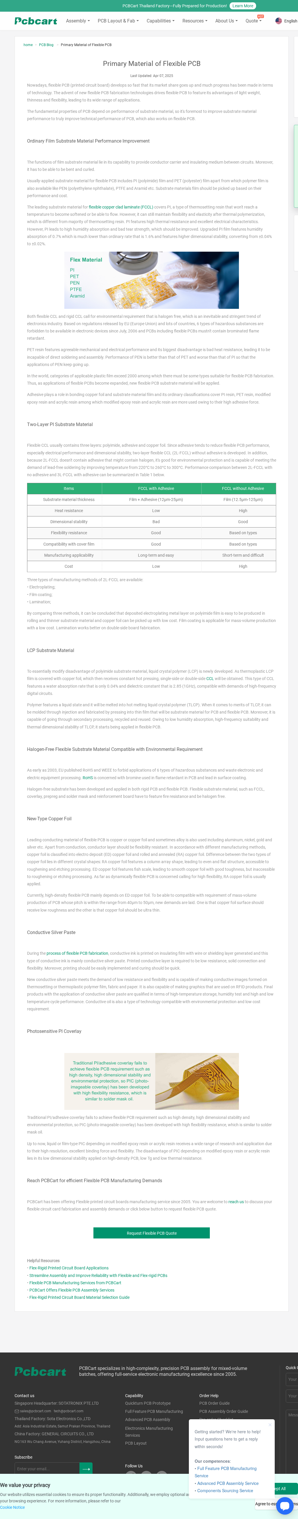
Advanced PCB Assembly (147, 1419)
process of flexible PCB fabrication (77, 953)
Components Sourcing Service (225, 1490)
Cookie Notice (12, 1507)
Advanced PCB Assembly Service (228, 1483)
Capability (134, 1395)
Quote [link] (252, 21)
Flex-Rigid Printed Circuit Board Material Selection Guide (79, 1297)
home (28, 45)
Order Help (209, 1395)
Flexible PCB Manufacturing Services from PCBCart (75, 1282)
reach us (236, 1201)
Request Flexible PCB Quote (152, 1233)
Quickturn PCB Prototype (148, 1403)
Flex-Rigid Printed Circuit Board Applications (69, 1268)
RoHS (88, 777)
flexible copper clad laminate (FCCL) (121, 207)
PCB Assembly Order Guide (223, 1411)
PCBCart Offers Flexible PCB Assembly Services (71, 1290)
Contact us (24, 1395)
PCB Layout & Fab (116, 21)
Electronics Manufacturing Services (149, 1432)
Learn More (243, 5)
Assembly (76, 21)
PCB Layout (136, 1443)
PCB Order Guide (214, 1403)
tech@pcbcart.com (69, 1411)
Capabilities (159, 21)
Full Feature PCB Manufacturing (154, 1411)
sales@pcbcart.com (35, 1411)
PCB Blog (46, 45)
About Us (224, 21)
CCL (210, 678)
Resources (193, 21)
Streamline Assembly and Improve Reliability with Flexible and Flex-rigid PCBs (98, 1275)
